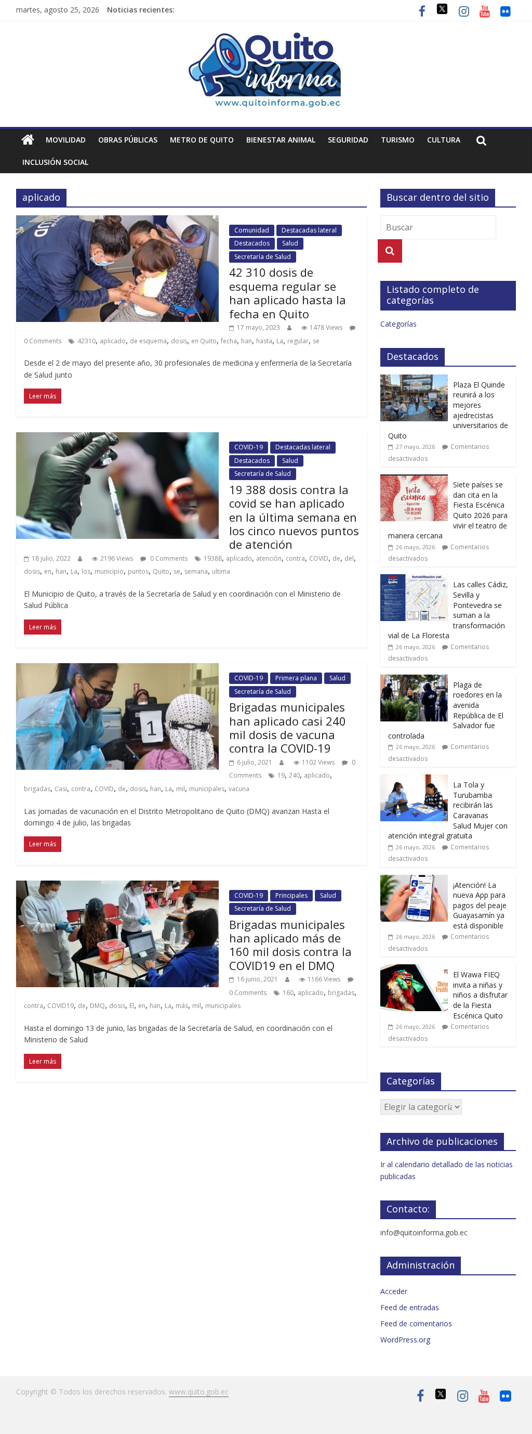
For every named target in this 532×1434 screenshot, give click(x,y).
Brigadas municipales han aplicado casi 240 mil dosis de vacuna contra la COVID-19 (287, 727)
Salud (290, 243)
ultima (221, 571)
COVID (318, 558)
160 (288, 992)
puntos (138, 571)
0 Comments (168, 558)
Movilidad (66, 140)
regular (298, 341)
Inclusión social (55, 162)
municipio (109, 571)
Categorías (398, 324)
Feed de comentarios (416, 1323)
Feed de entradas (409, 1307)
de (336, 558)
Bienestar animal (280, 140)
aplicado (113, 341)
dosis (179, 341)
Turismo (398, 140)
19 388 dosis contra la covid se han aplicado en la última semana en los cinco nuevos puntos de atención (294, 517)
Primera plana (296, 678)
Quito (161, 571)
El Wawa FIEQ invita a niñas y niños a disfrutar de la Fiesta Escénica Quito (480, 995)
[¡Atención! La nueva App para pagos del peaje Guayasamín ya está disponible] (414, 880)
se (316, 341)
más (182, 1005)
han (246, 341)
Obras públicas (127, 140)
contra (295, 558)
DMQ (97, 1005)
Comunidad (251, 230)
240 (294, 775)
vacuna (239, 788)
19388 (213, 558)
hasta (264, 341)
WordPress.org (405, 1340)
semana (196, 571)
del (349, 558)
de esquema (148, 341)
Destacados (252, 243)
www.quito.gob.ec (199, 1392)
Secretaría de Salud (262, 256)
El (131, 1005)
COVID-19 (248, 447)
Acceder (393, 1291)
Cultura (443, 140)
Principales (291, 895)
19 (281, 775)
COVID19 (60, 1005)
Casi (61, 788)
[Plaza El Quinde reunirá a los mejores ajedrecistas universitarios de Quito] (414, 380)
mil (180, 788)
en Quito (204, 341)
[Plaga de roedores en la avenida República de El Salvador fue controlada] (414, 680)
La (279, 341)
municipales (206, 788)
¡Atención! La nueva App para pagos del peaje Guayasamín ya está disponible (480, 905)
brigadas (37, 788)
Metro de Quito (202, 140)
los (86, 571)
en (47, 571)
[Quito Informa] (266, 37)
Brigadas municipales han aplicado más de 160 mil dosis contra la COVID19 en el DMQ (290, 944)
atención (269, 558)
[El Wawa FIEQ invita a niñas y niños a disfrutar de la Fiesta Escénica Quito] (414, 970)
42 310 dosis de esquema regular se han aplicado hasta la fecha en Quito (287, 292)
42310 (86, 341)
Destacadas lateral (309, 230)
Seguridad (348, 140)
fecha (229, 341)
